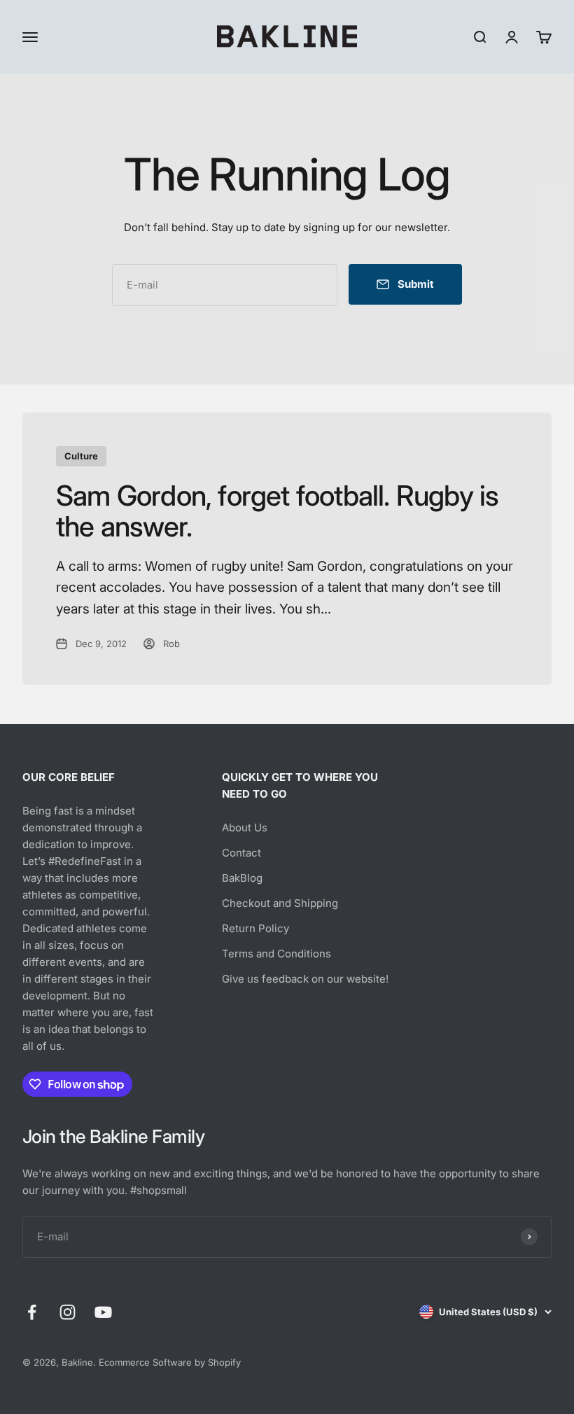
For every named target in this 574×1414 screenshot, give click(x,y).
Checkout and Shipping (280, 903)
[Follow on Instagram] (67, 1312)
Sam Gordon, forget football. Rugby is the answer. (277, 510)
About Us (244, 827)
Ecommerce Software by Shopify (170, 1362)
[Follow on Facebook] (31, 1312)
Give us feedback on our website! (305, 978)
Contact (241, 852)
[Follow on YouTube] (103, 1312)
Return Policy (255, 928)
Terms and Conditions (276, 953)
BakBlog (242, 878)
